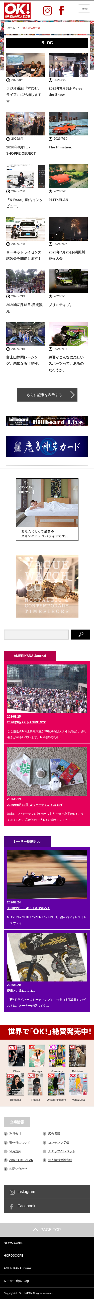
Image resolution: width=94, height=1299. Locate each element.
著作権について (19, 1142)
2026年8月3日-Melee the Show (65, 91)
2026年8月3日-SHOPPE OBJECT (21, 150)
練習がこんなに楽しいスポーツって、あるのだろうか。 (66, 363)
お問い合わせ (18, 1169)
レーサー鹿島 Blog (16, 1281)
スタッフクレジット (61, 1151)
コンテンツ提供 (58, 1142)
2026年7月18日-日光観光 (24, 308)
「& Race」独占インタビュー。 (24, 203)
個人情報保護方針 (60, 1160)
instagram (26, 1192)
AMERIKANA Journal (18, 1268)
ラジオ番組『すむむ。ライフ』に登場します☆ (23, 94)
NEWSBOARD (14, 1243)
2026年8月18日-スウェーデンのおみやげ (34, 805)
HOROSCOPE (13, 1255)
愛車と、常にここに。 (22, 990)
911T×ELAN (58, 200)
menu (84, 8)
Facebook (26, 1206)
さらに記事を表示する (44, 395)
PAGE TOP (51, 1230)
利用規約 (15, 1151)
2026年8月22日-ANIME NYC (26, 722)
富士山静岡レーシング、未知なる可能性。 (23, 360)
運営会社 (15, 1133)
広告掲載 (54, 1133)
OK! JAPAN (25, 1293)
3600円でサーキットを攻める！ (28, 908)
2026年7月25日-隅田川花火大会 (67, 255)
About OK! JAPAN (21, 1160)
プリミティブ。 (61, 305)
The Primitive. (60, 147)
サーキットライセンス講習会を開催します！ (23, 255)
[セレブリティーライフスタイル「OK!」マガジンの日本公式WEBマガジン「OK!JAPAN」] (17, 10)
